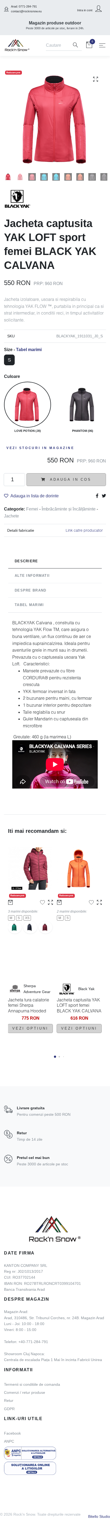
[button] (55, 1057)
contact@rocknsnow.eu (26, 11)
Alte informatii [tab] (32, 576)
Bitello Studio (99, 1516)
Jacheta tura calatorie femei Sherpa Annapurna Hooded (28, 1005)
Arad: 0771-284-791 (24, 6)
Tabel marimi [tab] (29, 605)
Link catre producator (84, 530)
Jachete (11, 516)
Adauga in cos (69, 479)
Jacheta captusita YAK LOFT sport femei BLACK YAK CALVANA (79, 1005)
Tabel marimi (29, 349)
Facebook (12, 1433)
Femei (32, 509)
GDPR (9, 1409)
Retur (8, 1400)
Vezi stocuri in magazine (40, 448)
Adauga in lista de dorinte (34, 496)
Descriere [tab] (26, 561)
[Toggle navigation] (102, 45)
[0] (89, 45)
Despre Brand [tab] (30, 590)
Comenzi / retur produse (24, 1392)
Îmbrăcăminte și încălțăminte (69, 509)
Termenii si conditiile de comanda (32, 1384)
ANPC (9, 1441)
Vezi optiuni (30, 1028)
